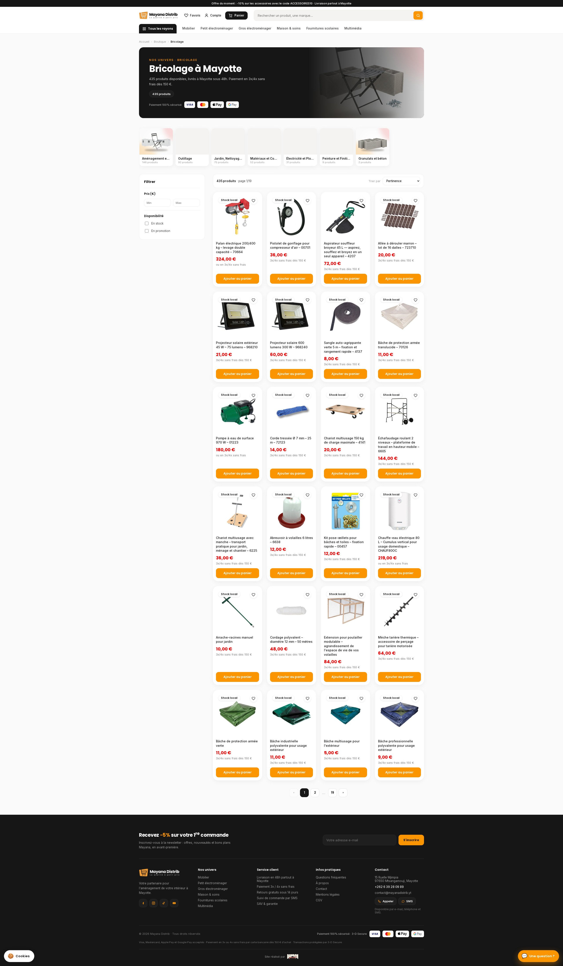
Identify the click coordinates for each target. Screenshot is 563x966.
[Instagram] (153, 903)
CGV (319, 900)
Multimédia (353, 28)
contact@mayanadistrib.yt (393, 893)
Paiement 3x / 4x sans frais (275, 886)
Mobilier (188, 28)
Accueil (144, 41)
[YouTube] (174, 903)
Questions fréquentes (331, 877)
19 (332, 792)
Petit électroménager (217, 28)
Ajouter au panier (237, 278)
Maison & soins (289, 28)
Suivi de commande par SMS (277, 898)
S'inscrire (411, 840)
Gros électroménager (255, 28)
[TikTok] (164, 903)
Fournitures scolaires (322, 28)
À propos (322, 883)
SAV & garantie (267, 904)
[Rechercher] (418, 15)
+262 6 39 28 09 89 (389, 887)
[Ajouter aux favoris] (253, 200)
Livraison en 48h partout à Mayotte (275, 879)
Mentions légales (328, 894)
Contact (321, 889)
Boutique (160, 41)
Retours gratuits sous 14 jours (277, 892)
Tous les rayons (160, 28)
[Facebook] (143, 903)
